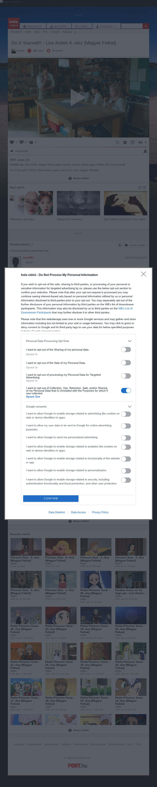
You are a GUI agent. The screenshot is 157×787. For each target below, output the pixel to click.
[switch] (126, 349)
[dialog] (78, 393)
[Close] (144, 275)
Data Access (78, 512)
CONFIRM (51, 498)
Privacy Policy (100, 512)
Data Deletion (57, 512)
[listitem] (78, 341)
